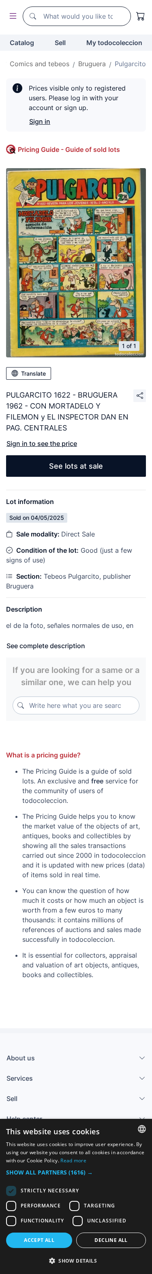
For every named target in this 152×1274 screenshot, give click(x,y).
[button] (76, 1172)
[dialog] (76, 1196)
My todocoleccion (114, 43)
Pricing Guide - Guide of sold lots (69, 149)
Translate (33, 373)
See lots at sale (76, 466)
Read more (73, 1160)
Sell (60, 43)
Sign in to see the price (41, 443)
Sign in (39, 121)
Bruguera (92, 64)
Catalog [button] (22, 43)
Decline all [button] (110, 1240)
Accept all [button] (39, 1240)
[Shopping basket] (141, 16)
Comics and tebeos (39, 64)
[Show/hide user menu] (11, 16)
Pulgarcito (130, 64)
